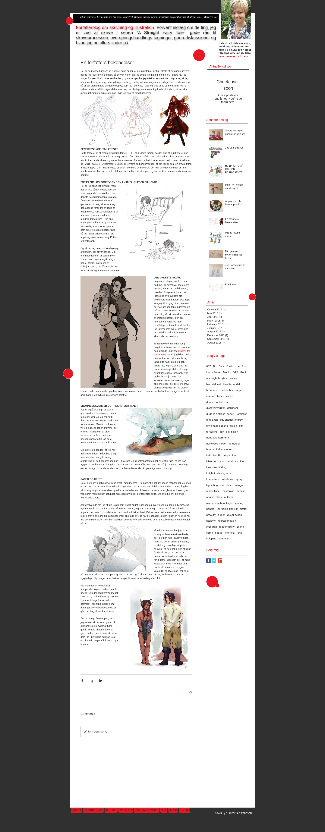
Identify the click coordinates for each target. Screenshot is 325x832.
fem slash (212, 419)
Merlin (226, 372)
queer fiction (234, 514)
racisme (211, 520)
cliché (229, 395)
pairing (239, 502)
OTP (235, 372)
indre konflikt (213, 455)
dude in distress (215, 413)
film (241, 425)
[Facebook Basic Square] (208, 560)
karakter (240, 461)
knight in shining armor (219, 473)
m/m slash (226, 485)
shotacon (224, 538)
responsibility (227, 526)
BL (214, 366)
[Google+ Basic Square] (220, 560)
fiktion (233, 425)
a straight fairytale (217, 378)
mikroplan (228, 490)
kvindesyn (228, 479)
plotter (243, 508)
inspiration (230, 455)
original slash (214, 496)
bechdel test (213, 384)
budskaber (227, 389)
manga (239, 485)
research (211, 526)
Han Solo (241, 366)
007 (208, 366)
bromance (212, 389)
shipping (211, 538)
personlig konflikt (228, 508)
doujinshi (232, 407)
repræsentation (227, 520)
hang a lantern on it (217, 437)
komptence (212, 479)
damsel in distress (217, 401)
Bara (221, 366)
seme (209, 532)
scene (240, 526)
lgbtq (239, 479)
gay (221, 431)
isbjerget (211, 461)
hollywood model (216, 443)
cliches (220, 395)
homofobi (234, 443)
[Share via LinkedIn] (101, 681)
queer (221, 514)
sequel (219, 532)
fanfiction (242, 413)
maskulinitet (213, 490)
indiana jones (224, 449)
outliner (228, 496)
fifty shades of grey (231, 419)
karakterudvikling (216, 467)
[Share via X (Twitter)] (91, 681)
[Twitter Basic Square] (214, 560)
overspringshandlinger (219, 502)
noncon (241, 490)
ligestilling (212, 485)
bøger (239, 389)
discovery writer (215, 407)
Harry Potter (213, 372)
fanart (230, 413)
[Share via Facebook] (82, 681)
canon (210, 395)
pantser (210, 508)
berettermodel (231, 384)
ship (240, 532)
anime (233, 378)
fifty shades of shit (217, 425)
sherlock (230, 532)
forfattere (211, 431)
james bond (226, 461)
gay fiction (232, 431)
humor (210, 449)
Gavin (229, 366)
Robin (243, 372)
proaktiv (211, 514)
